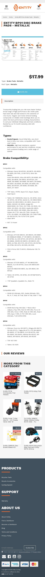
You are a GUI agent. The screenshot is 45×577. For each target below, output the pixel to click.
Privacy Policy (6, 536)
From (15, 374)
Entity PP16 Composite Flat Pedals (9, 393)
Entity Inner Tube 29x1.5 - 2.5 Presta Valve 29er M (10, 420)
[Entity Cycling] (22, 7)
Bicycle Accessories (8, 481)
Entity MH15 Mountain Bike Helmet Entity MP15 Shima (33, 447)
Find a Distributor (8, 520)
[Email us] (4, 556)
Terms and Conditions (9, 532)
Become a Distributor (9, 524)
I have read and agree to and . (22, 552)
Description (9, 101)
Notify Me (23, 92)
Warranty (5, 501)
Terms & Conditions (24, 552)
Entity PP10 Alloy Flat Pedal (32, 392)
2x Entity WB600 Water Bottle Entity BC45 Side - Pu (31, 420)
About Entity (6, 517)
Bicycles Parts (7, 477)
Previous (39, 68)
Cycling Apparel (7, 485)
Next (41, 68)
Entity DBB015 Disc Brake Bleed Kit (10, 446)
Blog (3, 528)
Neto (18, 572)
